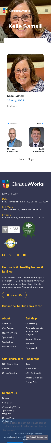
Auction (5, 368)
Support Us (16, 295)
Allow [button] (37, 437)
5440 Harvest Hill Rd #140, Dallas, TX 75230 (25, 201)
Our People (7, 328)
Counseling (31, 323)
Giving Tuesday (9, 373)
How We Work (9, 332)
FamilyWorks (32, 348)
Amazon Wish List (34, 377)
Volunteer (6, 402)
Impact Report (9, 346)
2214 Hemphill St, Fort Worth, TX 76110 (22, 209)
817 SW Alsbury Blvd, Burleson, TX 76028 (23, 217)
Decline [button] (14, 437)
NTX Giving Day (10, 364)
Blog (28, 364)
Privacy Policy (32, 382)
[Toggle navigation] (46, 10)
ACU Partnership (34, 373)
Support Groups (33, 339)
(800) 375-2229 (10, 193)
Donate (5, 398)
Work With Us (33, 368)
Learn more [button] (9, 430)
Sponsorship (8, 337)
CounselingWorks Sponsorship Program (34, 331)
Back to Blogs (26, 159)
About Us (6, 323)
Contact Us (7, 341)
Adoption (30, 343)
